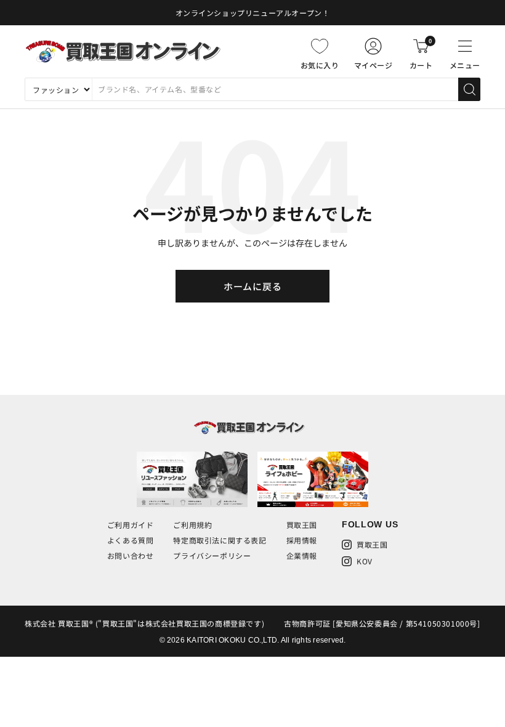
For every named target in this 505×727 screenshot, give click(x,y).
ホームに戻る (253, 286)
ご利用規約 (192, 524)
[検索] (469, 89)
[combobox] (275, 89)
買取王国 (301, 524)
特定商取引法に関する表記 (219, 540)
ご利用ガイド (130, 524)
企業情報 (301, 555)
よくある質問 (130, 540)
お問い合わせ (130, 555)
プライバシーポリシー (212, 555)
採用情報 (301, 540)
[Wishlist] (319, 46)
